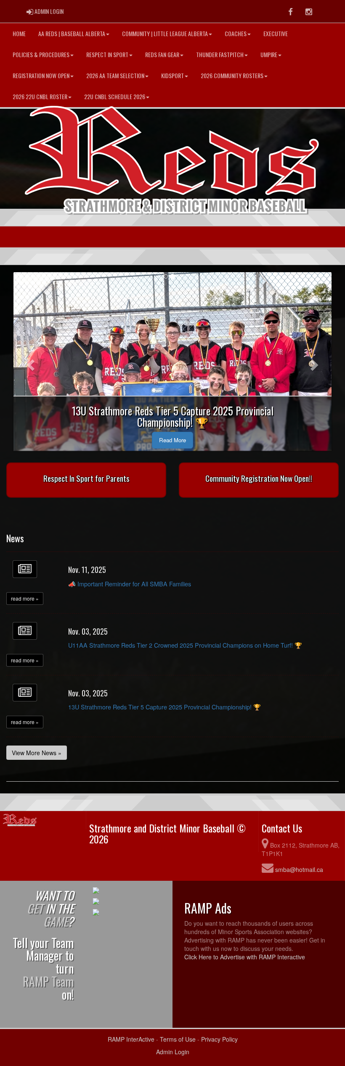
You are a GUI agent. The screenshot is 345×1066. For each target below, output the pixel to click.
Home (19, 33)
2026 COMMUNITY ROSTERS (232, 75)
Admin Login (172, 1052)
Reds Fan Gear (162, 54)
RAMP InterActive (131, 1039)
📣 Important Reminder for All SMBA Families (129, 583)
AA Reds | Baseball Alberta (71, 33)
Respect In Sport (107, 54)
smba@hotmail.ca (299, 869)
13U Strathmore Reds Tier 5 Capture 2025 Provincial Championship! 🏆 (164, 706)
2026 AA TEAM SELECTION (115, 75)
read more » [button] (25, 598)
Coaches (236, 33)
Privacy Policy (219, 1039)
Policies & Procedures (41, 54)
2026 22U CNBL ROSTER (40, 96)
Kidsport (172, 75)
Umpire (268, 54)
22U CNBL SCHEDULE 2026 (114, 96)
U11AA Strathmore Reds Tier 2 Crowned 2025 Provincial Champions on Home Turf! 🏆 (185, 645)
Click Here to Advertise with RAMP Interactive (244, 957)
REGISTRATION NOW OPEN (41, 75)
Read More (172, 440)
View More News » (36, 752)
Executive (275, 33)
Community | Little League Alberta (165, 33)
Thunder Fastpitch (220, 54)
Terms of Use (178, 1039)
